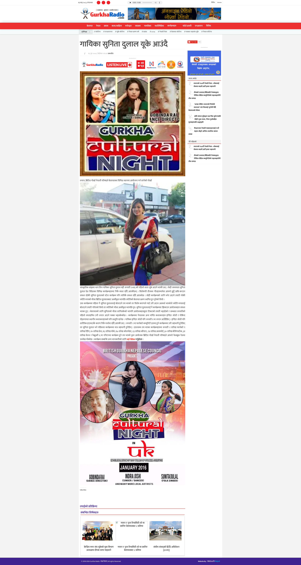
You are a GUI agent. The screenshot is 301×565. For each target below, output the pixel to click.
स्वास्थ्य (138, 26)
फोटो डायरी (187, 26)
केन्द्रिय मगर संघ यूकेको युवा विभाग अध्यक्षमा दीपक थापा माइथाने (99, 548)
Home (219, 2)
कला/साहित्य (117, 26)
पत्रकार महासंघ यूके (192, 31)
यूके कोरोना (120, 31)
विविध (213, 2)
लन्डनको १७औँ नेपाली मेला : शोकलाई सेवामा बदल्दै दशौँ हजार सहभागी (206, 85)
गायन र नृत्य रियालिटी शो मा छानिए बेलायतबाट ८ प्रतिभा (132, 548)
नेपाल (98, 26)
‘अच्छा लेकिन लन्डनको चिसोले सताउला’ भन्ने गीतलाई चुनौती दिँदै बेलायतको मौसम (202, 107)
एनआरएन (199, 26)
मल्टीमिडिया (159, 26)
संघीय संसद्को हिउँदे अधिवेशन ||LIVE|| (166, 548)
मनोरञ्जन (128, 26)
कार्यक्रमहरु (171, 26)
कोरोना (98, 31)
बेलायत (90, 26)
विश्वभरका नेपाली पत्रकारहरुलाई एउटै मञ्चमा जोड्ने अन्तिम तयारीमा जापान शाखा (203, 131)
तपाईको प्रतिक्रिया (88, 506)
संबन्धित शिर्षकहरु (89, 513)
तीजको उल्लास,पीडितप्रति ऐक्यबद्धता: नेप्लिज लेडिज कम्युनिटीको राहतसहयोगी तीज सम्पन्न (204, 95)
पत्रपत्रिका (147, 26)
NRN (145, 31)
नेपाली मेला (163, 31)
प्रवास (106, 26)
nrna (153, 31)
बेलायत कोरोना (176, 31)
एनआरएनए (108, 31)
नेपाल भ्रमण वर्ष (134, 31)
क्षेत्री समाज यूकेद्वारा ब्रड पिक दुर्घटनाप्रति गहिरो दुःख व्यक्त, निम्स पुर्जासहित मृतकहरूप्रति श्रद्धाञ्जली (204, 119)
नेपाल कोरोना (207, 31)
